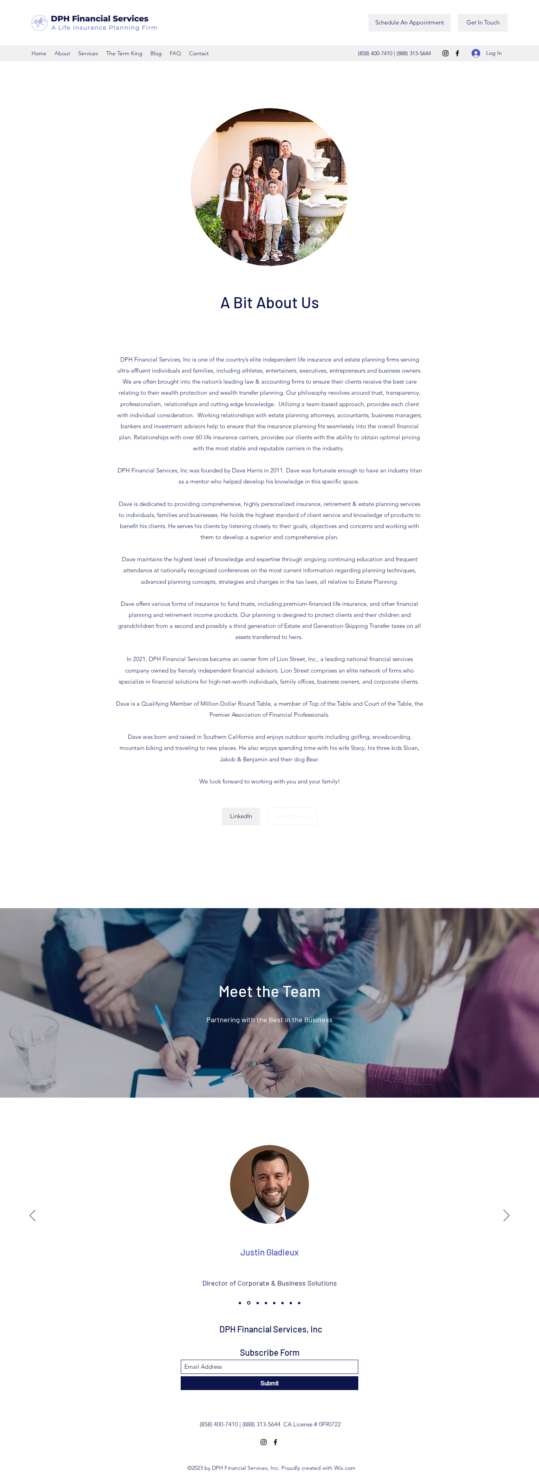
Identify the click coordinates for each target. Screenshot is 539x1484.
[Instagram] (445, 53)
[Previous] (33, 1216)
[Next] (506, 1216)
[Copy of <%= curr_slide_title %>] (299, 1303)
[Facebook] (457, 53)
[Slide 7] (291, 1303)
